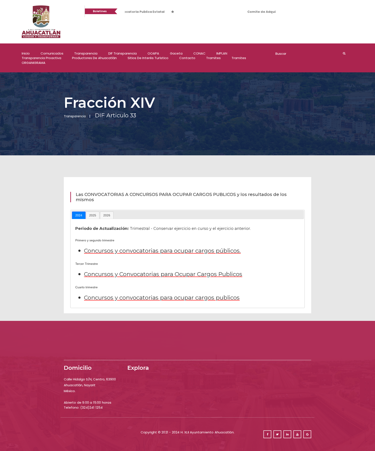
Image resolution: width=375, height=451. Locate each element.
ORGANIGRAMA (33, 62)
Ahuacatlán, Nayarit (79, 385)
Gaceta (176, 53)
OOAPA (153, 53)
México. (70, 391)
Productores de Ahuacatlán (94, 58)
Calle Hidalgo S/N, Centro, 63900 (90, 379)
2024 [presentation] (78, 215)
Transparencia (85, 53)
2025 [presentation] (92, 215)
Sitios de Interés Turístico (148, 58)
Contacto (187, 58)
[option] (134, 11)
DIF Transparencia (122, 53)
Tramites (213, 58)
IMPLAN (221, 53)
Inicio (26, 53)
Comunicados (52, 53)
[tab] (79, 215)
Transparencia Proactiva (41, 58)
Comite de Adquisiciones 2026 (226, 12)
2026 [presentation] (106, 215)
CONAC (199, 53)
